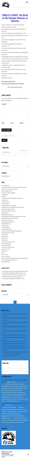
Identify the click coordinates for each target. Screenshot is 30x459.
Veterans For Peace (6, 249)
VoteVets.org (4, 251)
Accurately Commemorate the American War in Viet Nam (14, 187)
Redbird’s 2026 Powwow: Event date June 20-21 (13, 276)
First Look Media (5, 203)
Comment (4, 104)
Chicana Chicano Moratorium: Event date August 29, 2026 (15, 271)
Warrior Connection (6, 256)
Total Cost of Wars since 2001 (8, 242)
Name (3, 123)
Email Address (6, 152)
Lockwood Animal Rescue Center (9, 211)
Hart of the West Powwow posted (12, 354)
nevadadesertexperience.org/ (8, 222)
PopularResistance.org (6, 229)
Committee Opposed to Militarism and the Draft (12, 198)
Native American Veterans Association (10, 218)
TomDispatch (4, 240)
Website (21, 123)
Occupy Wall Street (6, 227)
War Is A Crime (5, 254)
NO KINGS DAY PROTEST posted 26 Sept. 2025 (15, 352)
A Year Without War (6, 185)
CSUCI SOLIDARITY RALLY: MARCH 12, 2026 (14, 341)
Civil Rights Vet (5, 194)
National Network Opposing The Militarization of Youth (13, 216)
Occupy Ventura (5, 225)
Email (12, 123)
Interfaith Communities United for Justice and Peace (13, 207)
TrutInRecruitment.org (6, 243)
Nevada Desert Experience (7, 220)
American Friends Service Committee (10, 189)
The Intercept (4, 238)
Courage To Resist (5, 202)
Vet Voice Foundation (6, 245)
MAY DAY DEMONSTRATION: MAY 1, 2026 (14, 335)
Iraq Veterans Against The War (8, 209)
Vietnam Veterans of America (15, 87)
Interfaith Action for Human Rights (9, 205)
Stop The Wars (5, 236)
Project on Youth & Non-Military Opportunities (12, 231)
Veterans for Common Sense (8, 247)
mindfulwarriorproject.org (7, 214)
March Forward (5, 212)
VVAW (3, 252)
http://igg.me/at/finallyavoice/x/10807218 (13, 83)
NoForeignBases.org (6, 223)
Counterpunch (5, 200)
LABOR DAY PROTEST (9, 356)
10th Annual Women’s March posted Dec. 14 (14, 345)
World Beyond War (6, 176)
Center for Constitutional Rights (8, 192)
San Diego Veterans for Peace (8, 232)
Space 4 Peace (5, 234)
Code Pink (4, 196)
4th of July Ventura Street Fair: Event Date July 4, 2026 (14, 275)
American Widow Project (7, 191)
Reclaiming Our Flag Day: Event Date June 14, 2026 (13, 278)
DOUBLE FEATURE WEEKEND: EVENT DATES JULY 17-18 (14, 273)
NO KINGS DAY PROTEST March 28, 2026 (14, 343)
